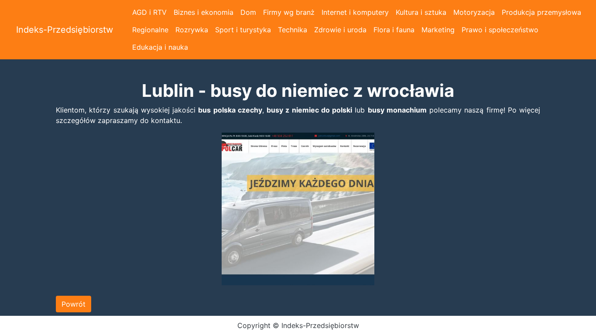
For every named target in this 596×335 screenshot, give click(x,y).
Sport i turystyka (243, 29)
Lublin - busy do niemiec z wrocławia (298, 90)
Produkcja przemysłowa (541, 12)
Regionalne (150, 29)
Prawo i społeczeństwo (500, 29)
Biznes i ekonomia (203, 12)
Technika (292, 29)
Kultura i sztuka (421, 12)
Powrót (74, 304)
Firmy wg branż (289, 12)
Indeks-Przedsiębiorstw (64, 29)
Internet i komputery (355, 12)
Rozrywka (191, 29)
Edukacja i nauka (160, 47)
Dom (248, 12)
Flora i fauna (393, 29)
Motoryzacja (474, 12)
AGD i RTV (149, 12)
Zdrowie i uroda (340, 29)
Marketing (438, 29)
